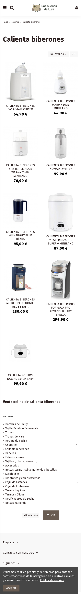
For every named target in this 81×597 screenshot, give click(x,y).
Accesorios (12, 465)
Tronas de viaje (14, 436)
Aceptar (11, 588)
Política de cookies (52, 580)
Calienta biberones (17, 449)
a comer (8, 416)
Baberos (10, 453)
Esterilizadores (14, 457)
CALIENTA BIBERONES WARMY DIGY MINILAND (60, 104)
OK (53, 515)
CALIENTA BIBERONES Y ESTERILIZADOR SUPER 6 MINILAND (60, 240)
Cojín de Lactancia (16, 482)
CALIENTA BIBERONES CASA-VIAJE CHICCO (20, 107)
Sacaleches (12, 474)
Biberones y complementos (22, 478)
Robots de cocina (16, 440)
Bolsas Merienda (15, 503)
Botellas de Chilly (16, 424)
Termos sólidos (14, 494)
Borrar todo (31, 515)
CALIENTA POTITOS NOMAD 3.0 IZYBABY (20, 377)
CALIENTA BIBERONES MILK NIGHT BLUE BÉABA (20, 235)
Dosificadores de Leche (19, 498)
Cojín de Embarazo (17, 486)
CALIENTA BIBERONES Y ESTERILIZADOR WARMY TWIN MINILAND (20, 170)
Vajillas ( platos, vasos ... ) (21, 461)
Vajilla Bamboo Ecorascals (21, 428)
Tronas (9, 432)
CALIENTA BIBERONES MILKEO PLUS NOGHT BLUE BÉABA (20, 303)
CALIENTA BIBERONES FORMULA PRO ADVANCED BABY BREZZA (60, 309)
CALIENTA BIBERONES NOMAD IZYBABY (60, 167)
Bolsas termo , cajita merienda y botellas (31, 469)
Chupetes (11, 445)
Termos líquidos (15, 490)
